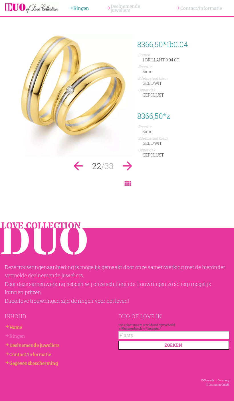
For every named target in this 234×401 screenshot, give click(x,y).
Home (15, 327)
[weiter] (69, 155)
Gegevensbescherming (33, 363)
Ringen (81, 8)
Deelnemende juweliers (125, 8)
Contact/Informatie (201, 8)
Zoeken (173, 345)
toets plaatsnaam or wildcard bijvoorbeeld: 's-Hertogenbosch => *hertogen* (146, 326)
